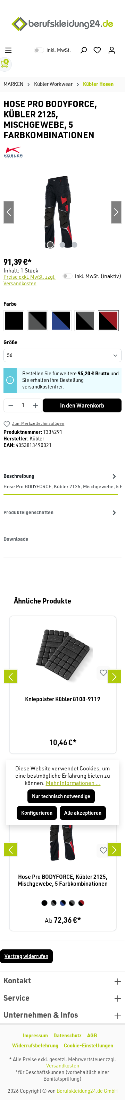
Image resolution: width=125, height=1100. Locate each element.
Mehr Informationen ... (73, 782)
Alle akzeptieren (82, 813)
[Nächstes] (115, 676)
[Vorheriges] (10, 676)
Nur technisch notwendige (61, 796)
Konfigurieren (36, 813)
